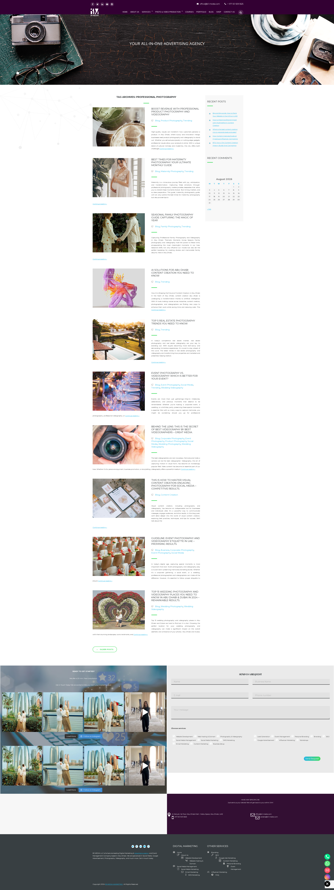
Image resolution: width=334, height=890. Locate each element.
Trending (187, 120)
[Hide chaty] (327, 884)
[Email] (327, 870)
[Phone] (327, 857)
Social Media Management (187, 866)
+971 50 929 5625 (180, 817)
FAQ (217, 875)
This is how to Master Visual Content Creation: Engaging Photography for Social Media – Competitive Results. (173, 484)
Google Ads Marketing (227, 858)
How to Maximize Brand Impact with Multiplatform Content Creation (225, 122)
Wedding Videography (172, 387)
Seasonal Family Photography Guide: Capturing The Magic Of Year (172, 217)
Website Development (193, 858)
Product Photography (171, 120)
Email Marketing (191, 872)
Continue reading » (167, 149)
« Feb (209, 209)
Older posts (104, 649)
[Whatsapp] (327, 863)
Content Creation (169, 495)
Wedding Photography (169, 444)
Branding (214, 852)
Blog (157, 120)
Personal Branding (234, 864)
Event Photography (170, 385)
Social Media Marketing (190, 869)
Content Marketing (230, 861)
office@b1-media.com (210, 4)
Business (165, 550)
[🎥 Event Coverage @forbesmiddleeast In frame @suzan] (145, 712)
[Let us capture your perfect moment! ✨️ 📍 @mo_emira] (22, 712)
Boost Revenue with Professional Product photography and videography (175, 111)
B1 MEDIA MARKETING (114, 884)
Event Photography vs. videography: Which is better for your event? (174, 376)
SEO (217, 855)
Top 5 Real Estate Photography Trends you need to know (173, 322)
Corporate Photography (172, 438)
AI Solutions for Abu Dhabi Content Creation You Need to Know (172, 273)
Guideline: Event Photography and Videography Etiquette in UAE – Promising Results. (175, 541)
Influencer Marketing (219, 872)
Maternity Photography (172, 171)
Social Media (187, 385)
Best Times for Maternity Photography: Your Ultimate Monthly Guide (171, 162)
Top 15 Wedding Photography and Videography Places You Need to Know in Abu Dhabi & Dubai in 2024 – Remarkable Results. (175, 596)
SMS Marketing (194, 875)
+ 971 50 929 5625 (235, 4)
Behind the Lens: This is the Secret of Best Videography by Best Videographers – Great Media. (174, 429)
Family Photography (171, 226)
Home (179, 852)
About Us (184, 855)
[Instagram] (327, 877)
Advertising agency (141, 853)
